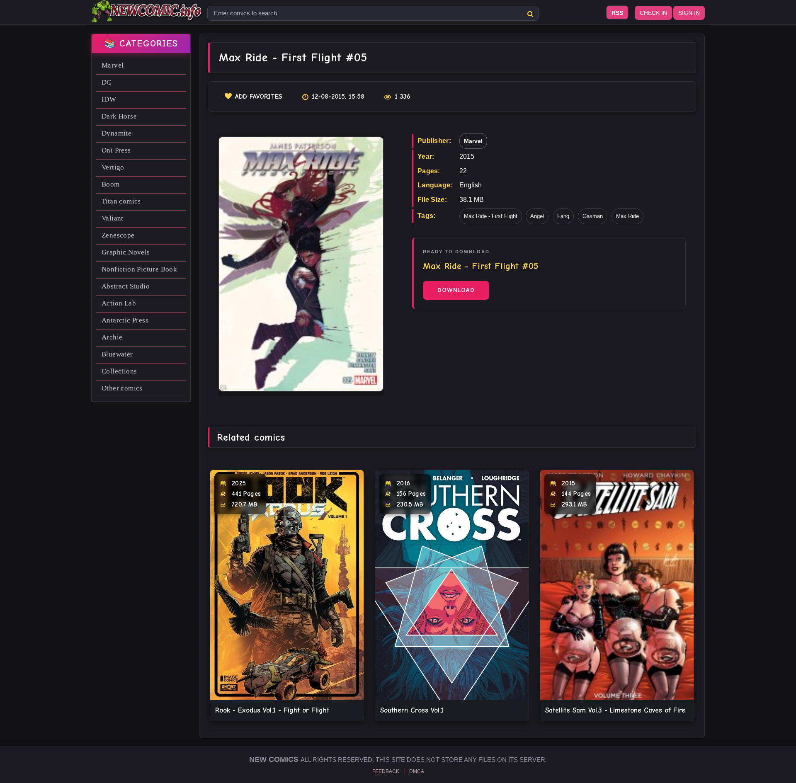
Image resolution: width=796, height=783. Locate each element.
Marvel (113, 65)
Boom (111, 184)
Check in (653, 13)
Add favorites (258, 96)
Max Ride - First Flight (490, 216)
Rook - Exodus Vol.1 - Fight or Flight (272, 710)
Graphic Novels (126, 252)
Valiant (113, 218)
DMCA (416, 771)
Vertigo (113, 167)
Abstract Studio (126, 286)
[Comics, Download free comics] (147, 16)
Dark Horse (119, 116)
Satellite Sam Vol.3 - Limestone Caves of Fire (615, 710)
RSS (617, 13)
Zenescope (118, 235)
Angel (537, 216)
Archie (112, 337)
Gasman (592, 216)
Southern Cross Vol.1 (412, 710)
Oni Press (116, 150)
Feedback (385, 771)
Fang (563, 216)
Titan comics (121, 201)
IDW (109, 99)
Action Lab (119, 303)
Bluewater (117, 354)
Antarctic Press (125, 320)
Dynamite (116, 133)
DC (107, 82)
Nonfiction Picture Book (139, 269)
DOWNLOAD (456, 290)
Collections (119, 371)
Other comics (122, 388)
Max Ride (627, 216)
